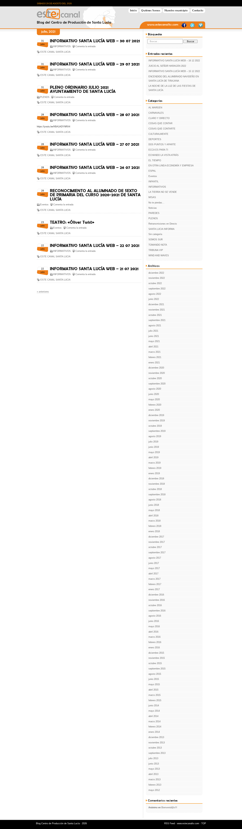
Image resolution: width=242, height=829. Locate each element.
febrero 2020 (154, 404)
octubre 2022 (155, 283)
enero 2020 (154, 410)
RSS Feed (169, 823)
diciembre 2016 (156, 594)
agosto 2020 (154, 388)
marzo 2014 (154, 721)
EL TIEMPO (154, 160)
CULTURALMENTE (158, 134)
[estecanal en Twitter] (192, 27)
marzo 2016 (154, 637)
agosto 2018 (154, 499)
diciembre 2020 (156, 367)
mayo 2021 (154, 341)
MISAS (152, 197)
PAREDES (153, 213)
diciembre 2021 (156, 304)
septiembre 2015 (156, 668)
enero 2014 (154, 732)
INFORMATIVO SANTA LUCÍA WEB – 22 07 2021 (94, 245)
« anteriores (43, 291)
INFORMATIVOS (62, 46)
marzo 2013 (154, 779)
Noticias (152, 208)
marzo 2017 (154, 579)
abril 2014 (153, 716)
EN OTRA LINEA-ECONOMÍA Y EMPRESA (171, 165)
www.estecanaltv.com (162, 24)
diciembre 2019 (156, 415)
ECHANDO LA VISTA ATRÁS (163, 155)
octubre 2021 (155, 315)
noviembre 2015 (156, 658)
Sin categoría (155, 234)
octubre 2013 (155, 747)
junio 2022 (153, 299)
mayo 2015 (154, 684)
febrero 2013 (154, 784)
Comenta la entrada (85, 46)
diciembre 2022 (156, 272)
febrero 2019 (154, 468)
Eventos (44, 204)
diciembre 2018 (156, 478)
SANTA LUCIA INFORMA (161, 229)
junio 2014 (153, 705)
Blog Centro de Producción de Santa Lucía (74, 13)
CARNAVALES (156, 113)
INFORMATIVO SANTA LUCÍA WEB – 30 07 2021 (95, 40)
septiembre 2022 (156, 288)
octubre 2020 (155, 378)
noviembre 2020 (156, 373)
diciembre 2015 (156, 652)
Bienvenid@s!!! (169, 807)
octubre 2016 (155, 605)
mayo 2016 (154, 626)
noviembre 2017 (156, 542)
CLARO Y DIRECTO (159, 118)
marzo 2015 (154, 695)
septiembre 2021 (156, 320)
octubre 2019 (155, 426)
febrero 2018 (154, 526)
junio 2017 (153, 563)
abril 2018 (153, 515)
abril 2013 (153, 774)
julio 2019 (153, 441)
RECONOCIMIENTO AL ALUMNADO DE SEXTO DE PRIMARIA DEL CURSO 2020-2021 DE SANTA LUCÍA (95, 194)
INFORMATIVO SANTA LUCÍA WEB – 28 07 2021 (94, 114)
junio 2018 (153, 505)
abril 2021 (153, 346)
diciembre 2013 (156, 737)
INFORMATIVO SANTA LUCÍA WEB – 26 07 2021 (94, 167)
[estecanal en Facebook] (184, 27)
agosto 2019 (154, 436)
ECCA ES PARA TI (158, 149)
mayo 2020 (154, 399)
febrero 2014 (154, 726)
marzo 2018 (154, 520)
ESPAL (152, 171)
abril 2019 (153, 457)
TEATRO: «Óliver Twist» (72, 222)
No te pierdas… (156, 202)
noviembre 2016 (156, 600)
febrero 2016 (154, 642)
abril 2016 (153, 631)
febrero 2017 (154, 584)
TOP (203, 823)
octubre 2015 (155, 663)
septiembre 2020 (156, 383)
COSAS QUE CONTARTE (161, 128)
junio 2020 (153, 394)
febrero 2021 (154, 357)
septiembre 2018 (156, 494)
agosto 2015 (154, 674)
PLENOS (44, 97)
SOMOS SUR (155, 239)
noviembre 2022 (156, 278)
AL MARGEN (155, 107)
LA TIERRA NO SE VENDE (162, 192)
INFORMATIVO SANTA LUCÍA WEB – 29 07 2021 (94, 64)
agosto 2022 (154, 294)
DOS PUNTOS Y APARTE (162, 144)
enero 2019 (154, 473)
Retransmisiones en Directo (162, 223)
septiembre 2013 (156, 753)
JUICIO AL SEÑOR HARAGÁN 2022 (167, 66)
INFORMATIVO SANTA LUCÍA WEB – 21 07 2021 (94, 268)
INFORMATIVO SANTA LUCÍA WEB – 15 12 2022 (174, 71)
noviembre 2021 (156, 309)
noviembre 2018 (156, 484)
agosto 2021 (154, 325)
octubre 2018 (155, 489)
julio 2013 (153, 758)
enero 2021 (154, 362)
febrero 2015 (154, 700)
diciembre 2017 (156, 536)
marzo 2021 (154, 352)
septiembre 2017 (156, 552)
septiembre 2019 (156, 431)
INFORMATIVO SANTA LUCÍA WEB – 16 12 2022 (174, 60)
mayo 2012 (154, 790)
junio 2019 (153, 447)
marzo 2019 (154, 462)
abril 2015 (153, 689)
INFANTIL (153, 181)
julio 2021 (153, 330)
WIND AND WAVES (158, 255)
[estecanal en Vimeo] (200, 27)
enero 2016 (154, 647)
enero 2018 (154, 531)
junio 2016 (153, 621)
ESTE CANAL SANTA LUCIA (55, 52)
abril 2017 (153, 573)
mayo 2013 (154, 768)
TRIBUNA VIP (155, 250)
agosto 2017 (154, 557)
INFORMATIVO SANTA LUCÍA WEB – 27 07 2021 (94, 144)
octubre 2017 (155, 547)
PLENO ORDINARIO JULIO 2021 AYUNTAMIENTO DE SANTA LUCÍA (83, 89)
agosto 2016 (154, 615)
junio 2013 (153, 763)
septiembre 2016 (156, 610)
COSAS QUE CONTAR (160, 123)
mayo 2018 (154, 510)
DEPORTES (154, 139)
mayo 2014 (154, 710)
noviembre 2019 (156, 420)
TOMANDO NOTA (157, 244)
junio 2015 (153, 679)
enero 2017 (154, 589)
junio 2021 (153, 336)
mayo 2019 (154, 452)
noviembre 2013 (156, 742)
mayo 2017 (154, 568)
